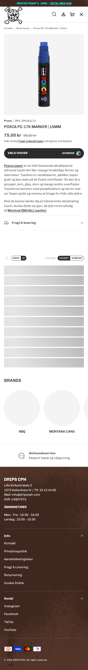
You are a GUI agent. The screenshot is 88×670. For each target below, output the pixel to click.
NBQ (22, 431)
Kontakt (10, 543)
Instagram (12, 606)
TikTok (8, 622)
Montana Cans (62, 431)
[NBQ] (22, 408)
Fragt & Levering (16, 567)
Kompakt (77, 258)
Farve (16, 258)
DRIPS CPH (19, 659)
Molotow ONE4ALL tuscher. (27, 210)
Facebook (11, 614)
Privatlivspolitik (15, 551)
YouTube (10, 630)
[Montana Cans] (62, 408)
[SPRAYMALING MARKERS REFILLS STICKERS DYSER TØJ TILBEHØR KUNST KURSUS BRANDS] (79, 14)
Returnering (13, 575)
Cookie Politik (14, 583)
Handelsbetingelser (18, 559)
